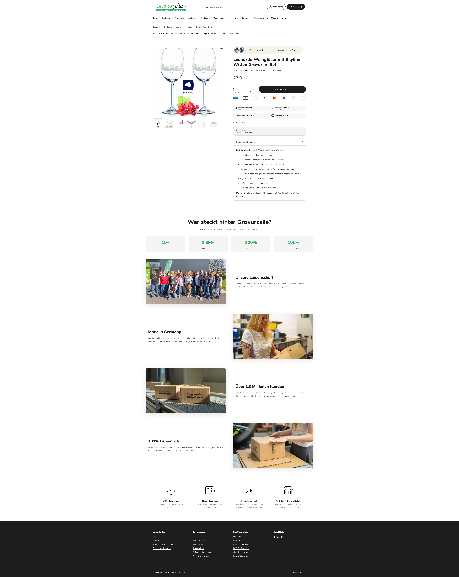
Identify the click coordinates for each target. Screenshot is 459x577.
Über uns (237, 536)
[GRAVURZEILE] (171, 6)
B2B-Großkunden (241, 548)
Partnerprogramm (241, 544)
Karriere (236, 540)
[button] (296, 7)
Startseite (157, 27)
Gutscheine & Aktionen (243, 552)
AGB (195, 536)
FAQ (155, 536)
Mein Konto (278, 6)
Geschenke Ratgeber (162, 548)
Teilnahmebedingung (202, 552)
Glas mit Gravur (182, 33)
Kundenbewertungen (242, 556)
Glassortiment (167, 33)
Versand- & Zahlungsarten (164, 544)
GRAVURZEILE (178, 572)
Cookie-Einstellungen (202, 556)
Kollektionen (168, 27)
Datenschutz (198, 548)
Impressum (198, 544)
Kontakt (156, 540)
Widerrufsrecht (199, 540)
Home (155, 33)
